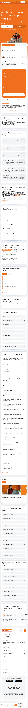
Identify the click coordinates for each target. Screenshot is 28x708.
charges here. (5, 200)
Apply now (6, 26)
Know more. (9, 705)
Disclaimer (21, 701)
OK (15, 705)
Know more (3, 23)
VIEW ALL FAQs (5, 472)
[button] (14, 479)
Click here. (17, 195)
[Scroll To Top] (25, 630)
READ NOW (4, 500)
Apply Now (5, 201)
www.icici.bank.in (5, 103)
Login (23, 2)
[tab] (8, 45)
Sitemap (6, 701)
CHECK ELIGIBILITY (19, 26)
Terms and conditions (13, 701)
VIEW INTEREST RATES (7, 126)
